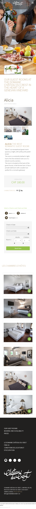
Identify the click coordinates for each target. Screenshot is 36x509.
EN (9, 3)
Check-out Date (11, 231)
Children (26, 237)
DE (5, 3)
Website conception (4, 507)
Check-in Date (10, 225)
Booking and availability (14, 431)
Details (29, 291)
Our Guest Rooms (10, 428)
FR (2, 3)
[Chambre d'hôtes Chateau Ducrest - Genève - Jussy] (18, 6)
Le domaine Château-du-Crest (15, 442)
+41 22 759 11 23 (17, 492)
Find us (6, 445)
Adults (17, 237)
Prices (6, 433)
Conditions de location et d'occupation (14, 449)
